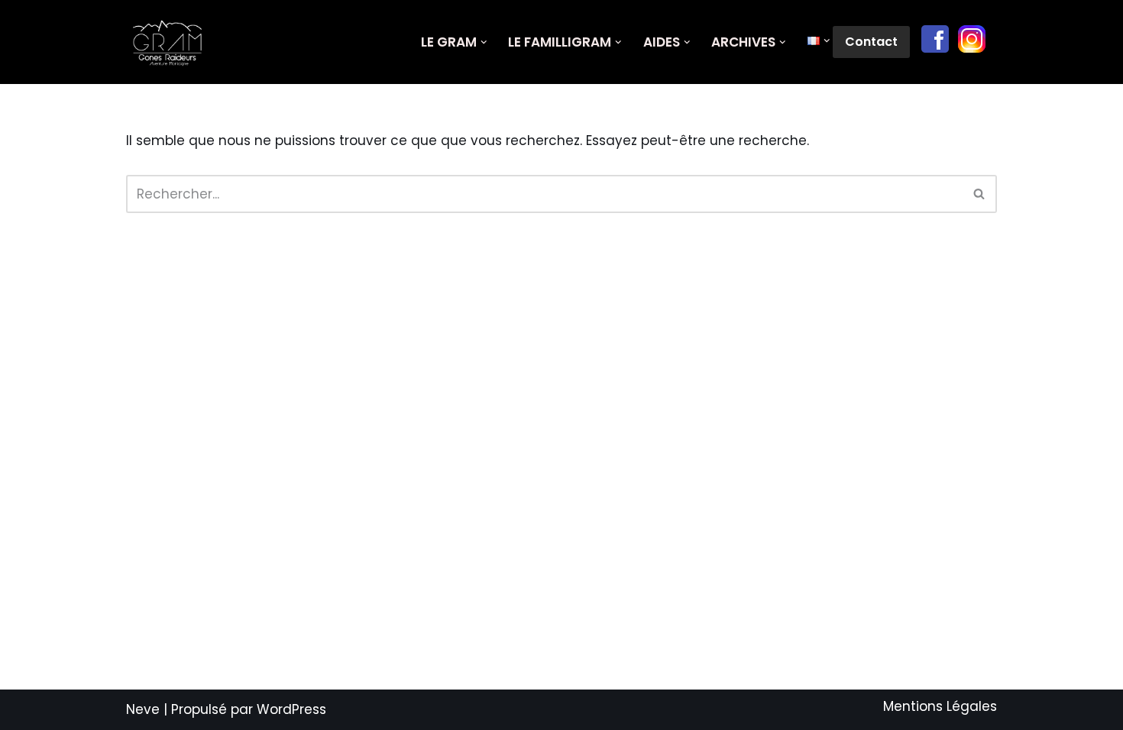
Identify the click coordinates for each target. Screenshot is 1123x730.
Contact (871, 41)
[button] (484, 42)
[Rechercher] (980, 194)
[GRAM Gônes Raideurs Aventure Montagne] (171, 42)
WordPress (291, 709)
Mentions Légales (940, 706)
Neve (143, 709)
